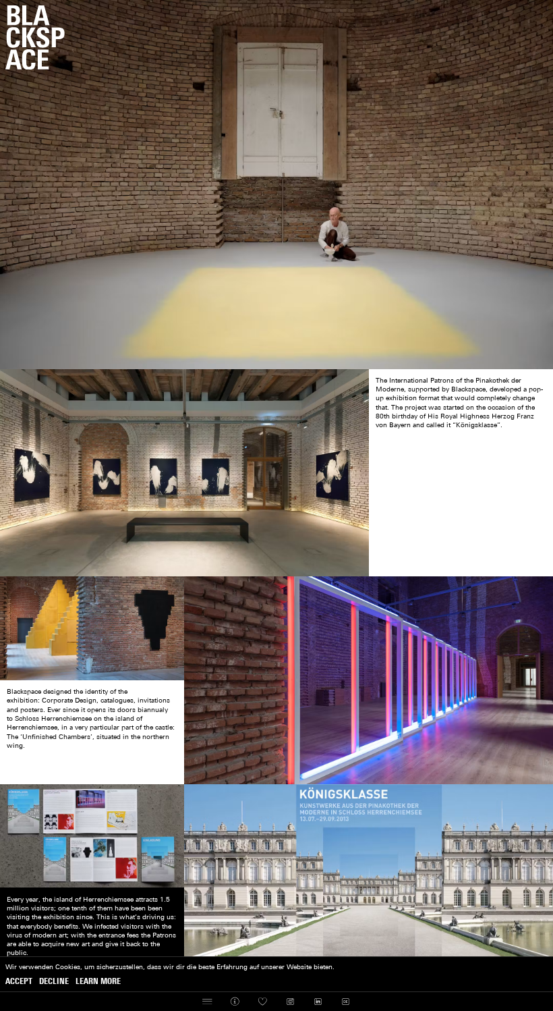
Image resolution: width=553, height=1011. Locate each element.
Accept (18, 982)
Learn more (98, 982)
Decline (54, 982)
